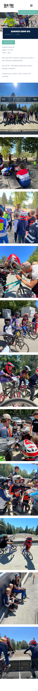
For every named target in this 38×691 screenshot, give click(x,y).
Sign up (8, 42)
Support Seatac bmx (28, 12)
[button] (31, 5)
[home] (8, 6)
